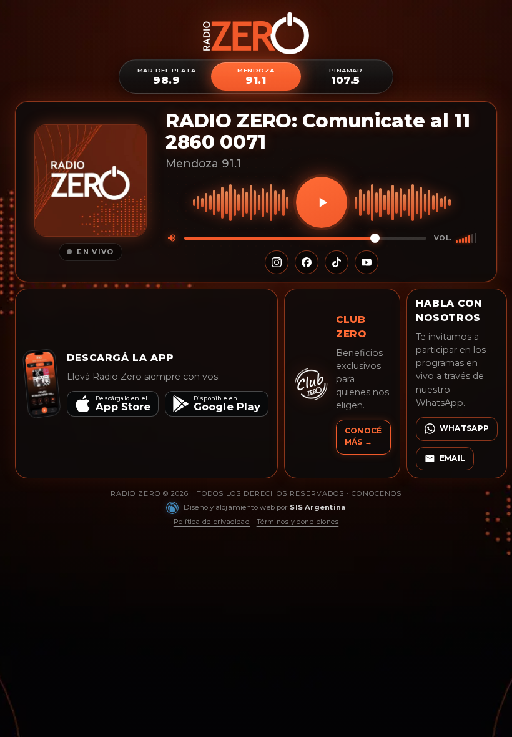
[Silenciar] (172, 238)
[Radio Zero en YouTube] (366, 262)
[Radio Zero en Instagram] (276, 262)
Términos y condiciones (298, 521)
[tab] (166, 76)
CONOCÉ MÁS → (363, 437)
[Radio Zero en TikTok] (336, 262)
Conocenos (376, 493)
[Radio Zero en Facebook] (306, 262)
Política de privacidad (212, 521)
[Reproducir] (321, 202)
